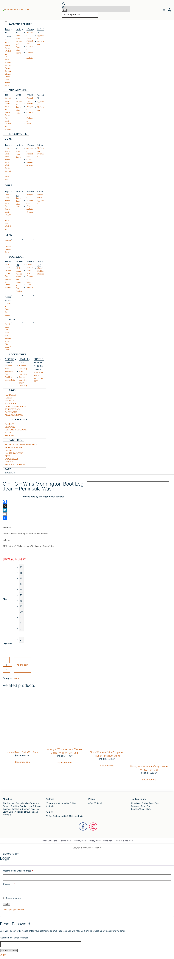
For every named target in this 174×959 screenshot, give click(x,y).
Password (9, 884)
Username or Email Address (18, 870)
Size (5, 599)
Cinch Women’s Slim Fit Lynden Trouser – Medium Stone (106, 754)
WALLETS (9, 401)
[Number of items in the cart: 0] (163, 10)
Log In (3, 954)
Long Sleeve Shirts (7, 82)
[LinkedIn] (43, 510)
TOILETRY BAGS (12, 409)
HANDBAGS (10, 395)
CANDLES (9, 424)
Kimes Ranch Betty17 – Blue (22, 752)
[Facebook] (43, 502)
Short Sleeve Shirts (7, 45)
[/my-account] (169, 10)
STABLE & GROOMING (15, 465)
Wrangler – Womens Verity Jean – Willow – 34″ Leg (148, 768)
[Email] (43, 514)
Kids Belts (9, 371)
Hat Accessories (8, 338)
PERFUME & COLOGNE (16, 430)
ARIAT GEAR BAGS (14, 415)
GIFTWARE (10, 427)
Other (7, 77)
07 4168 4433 (95, 803)
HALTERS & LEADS (14, 453)
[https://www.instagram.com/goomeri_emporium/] (93, 827)
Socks (29, 285)
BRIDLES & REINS (13, 447)
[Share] (43, 518)
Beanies (8, 324)
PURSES (8, 398)
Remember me (13, 898)
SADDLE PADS (11, 459)
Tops (7, 252)
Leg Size (7, 643)
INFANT (9, 235)
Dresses (8, 68)
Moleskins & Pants (19, 44)
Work (7, 265)
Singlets (8, 65)
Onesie (8, 249)
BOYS (8, 138)
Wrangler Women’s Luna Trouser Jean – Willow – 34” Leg (65, 751)
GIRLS (8, 185)
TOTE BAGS (10, 403)
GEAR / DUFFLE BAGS (15, 406)
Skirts (18, 36)
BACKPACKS (11, 412)
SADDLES (9, 462)
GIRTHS (8, 450)
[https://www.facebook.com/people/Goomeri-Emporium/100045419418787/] (83, 826)
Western (8, 287)
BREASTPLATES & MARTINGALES (21, 445)
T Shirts (8, 62)
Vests (29, 38)
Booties (40, 274)
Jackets (30, 58)
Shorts (18, 53)
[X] (43, 506)
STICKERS (9, 435)
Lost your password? (13, 909)
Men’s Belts (10, 380)
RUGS (7, 456)
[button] (96, 4)
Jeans (18, 38)
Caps (7, 327)
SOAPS (8, 433)
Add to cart (22, 665)
